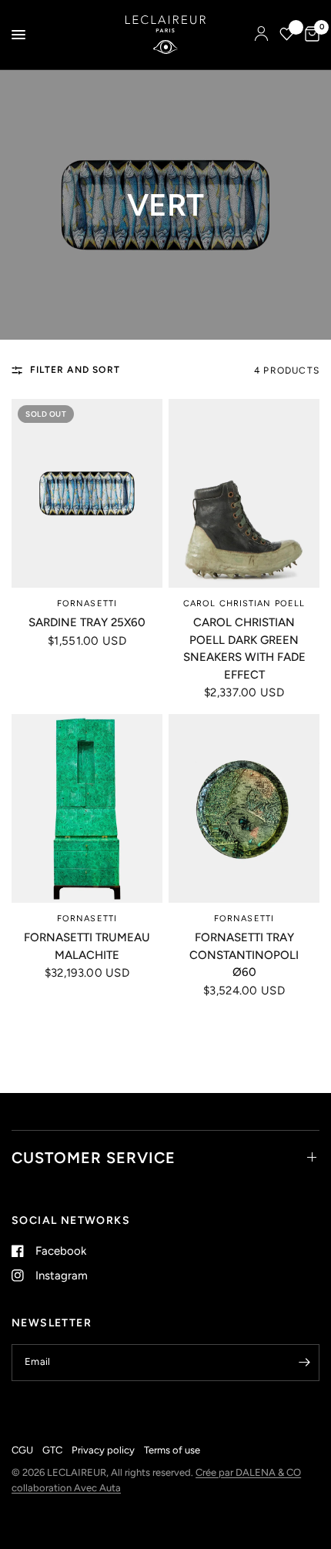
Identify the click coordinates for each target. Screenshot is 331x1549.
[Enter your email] (304, 1362)
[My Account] (261, 34)
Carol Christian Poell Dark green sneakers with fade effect (244, 648)
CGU (22, 1450)
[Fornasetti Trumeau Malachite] (87, 808)
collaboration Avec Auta (66, 1488)
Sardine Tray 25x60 (86, 622)
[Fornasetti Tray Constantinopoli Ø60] (244, 808)
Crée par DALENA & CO (248, 1472)
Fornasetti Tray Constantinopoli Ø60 (244, 954)
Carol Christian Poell (244, 603)
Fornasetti (87, 603)
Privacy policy (103, 1450)
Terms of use (172, 1450)
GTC (52, 1450)
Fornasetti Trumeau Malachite (87, 946)
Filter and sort (75, 369)
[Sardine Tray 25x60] (87, 493)
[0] (309, 34)
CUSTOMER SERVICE (94, 1157)
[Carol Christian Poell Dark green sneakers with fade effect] (244, 493)
